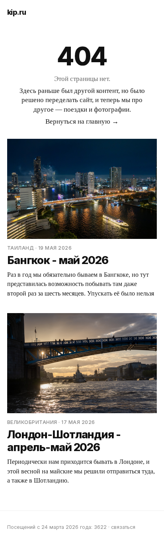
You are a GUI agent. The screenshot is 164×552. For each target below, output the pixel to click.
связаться (123, 527)
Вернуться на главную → (82, 121)
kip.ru (16, 12)
